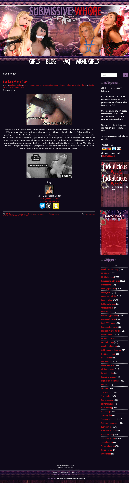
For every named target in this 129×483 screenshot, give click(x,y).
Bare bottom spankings (15, 85)
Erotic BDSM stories (108, 323)
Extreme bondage (107, 334)
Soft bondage (106, 411)
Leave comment (90, 214)
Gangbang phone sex (109, 346)
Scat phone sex (106, 392)
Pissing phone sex (108, 369)
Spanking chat (106, 415)
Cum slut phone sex (108, 319)
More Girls (87, 61)
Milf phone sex (106, 361)
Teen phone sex (107, 442)
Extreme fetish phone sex (110, 338)
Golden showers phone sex (111, 350)
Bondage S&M (106, 292)
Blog (51, 61)
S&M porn (105, 384)
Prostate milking (107, 373)
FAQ (66, 61)
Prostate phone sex (108, 377)
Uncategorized (106, 450)
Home (55, 474)
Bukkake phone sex (108, 304)
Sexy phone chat (107, 400)
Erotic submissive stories (110, 331)
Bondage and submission (47, 85)
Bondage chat (106, 284)
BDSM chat (26, 85)
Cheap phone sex (107, 307)
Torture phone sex (108, 446)
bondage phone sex (41, 214)
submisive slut (7, 216)
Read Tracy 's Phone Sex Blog (49, 201)
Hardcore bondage (108, 354)
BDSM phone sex (34, 85)
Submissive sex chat (108, 430)
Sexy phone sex (107, 404)
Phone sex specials (108, 365)
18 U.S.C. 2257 (61, 474)
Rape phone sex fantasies (110, 380)
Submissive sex (106, 427)
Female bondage (107, 342)
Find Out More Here (109, 156)
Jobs (76, 474)
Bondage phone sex (59, 85)
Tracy (6, 85)
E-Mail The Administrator (51, 478)
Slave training (106, 407)
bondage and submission (26, 214)
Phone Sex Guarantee (69, 474)
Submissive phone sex (81, 85)
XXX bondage (106, 453)
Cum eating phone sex (109, 315)
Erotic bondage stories (109, 327)
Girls (34, 61)
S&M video (105, 388)
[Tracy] (49, 189)
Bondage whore (70, 85)
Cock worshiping (107, 311)
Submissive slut (9, 87)
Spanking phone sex (108, 419)
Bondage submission (109, 296)
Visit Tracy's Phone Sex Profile (49, 199)
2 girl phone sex (107, 265)
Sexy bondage (106, 396)
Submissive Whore (20, 87)
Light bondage (106, 357)
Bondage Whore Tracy (15, 81)
